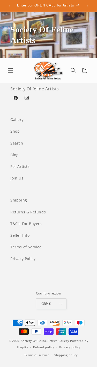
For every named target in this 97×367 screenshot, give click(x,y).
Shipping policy (66, 355)
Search (16, 143)
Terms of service (36, 355)
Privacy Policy (22, 258)
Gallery (17, 119)
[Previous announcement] (9, 5)
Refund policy (43, 347)
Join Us (16, 178)
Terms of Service (26, 246)
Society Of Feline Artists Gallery (45, 341)
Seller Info (20, 235)
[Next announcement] (87, 5)
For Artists (20, 166)
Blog (14, 154)
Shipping (18, 200)
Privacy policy (69, 347)
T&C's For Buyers (26, 223)
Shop (15, 131)
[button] (10, 70)
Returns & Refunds (28, 212)
